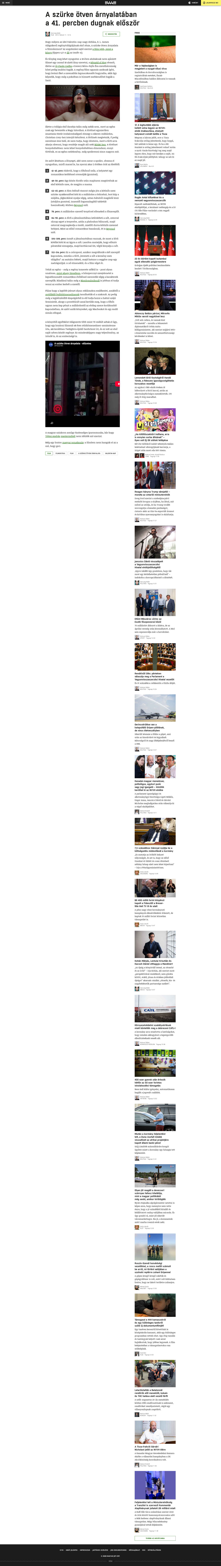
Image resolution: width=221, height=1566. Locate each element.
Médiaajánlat (134, 1550)
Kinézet (195, 3)
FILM (52, 35)
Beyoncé (78, 205)
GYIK (61, 1550)
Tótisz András (52, 436)
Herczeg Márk (55, 33)
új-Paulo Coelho (63, 66)
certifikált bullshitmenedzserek (62, 294)
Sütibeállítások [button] (154, 1550)
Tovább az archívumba (155, 1538)
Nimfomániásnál (90, 280)
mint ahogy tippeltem (68, 273)
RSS (143, 1550)
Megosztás (112, 34)
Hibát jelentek (72, 1550)
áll (68, 52)
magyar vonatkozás (73, 442)
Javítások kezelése (100, 1550)
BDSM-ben (100, 144)
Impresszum (85, 1550)
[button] (49, 453)
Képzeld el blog (98, 62)
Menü (8, 3)
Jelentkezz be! (212, 3)
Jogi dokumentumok (118, 1550)
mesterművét (68, 436)
